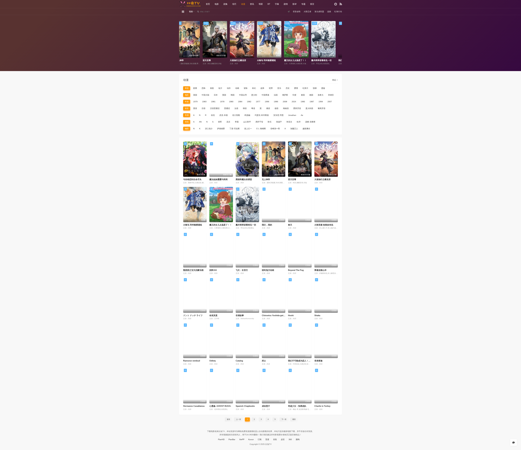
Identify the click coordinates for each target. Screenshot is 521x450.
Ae (302, 115)
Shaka (317, 315)
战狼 (329, 11)
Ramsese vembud (191, 361)
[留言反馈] (513, 442)
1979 (195, 101)
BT (269, 4)
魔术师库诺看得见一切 (299, 60)
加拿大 (320, 95)
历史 (288, 88)
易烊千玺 (259, 122)
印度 (294, 95)
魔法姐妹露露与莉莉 (218, 179)
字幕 (277, 4)
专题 (303, 4)
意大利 (254, 95)
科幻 (254, 88)
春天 (290, 225)
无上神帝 (266, 179)
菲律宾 (331, 95)
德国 (311, 95)
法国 (276, 95)
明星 (261, 4)
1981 (213, 101)
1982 (249, 101)
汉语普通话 (215, 108)
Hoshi (291, 315)
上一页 (238, 419)
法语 (236, 108)
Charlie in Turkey (322, 406)
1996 (267, 101)
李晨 (237, 122)
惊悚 (315, 88)
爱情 (296, 88)
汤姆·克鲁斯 (310, 122)
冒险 (245, 88)
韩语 (245, 108)
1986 (276, 101)
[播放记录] (335, 4)
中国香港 (265, 95)
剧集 (225, 4)
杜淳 (299, 122)
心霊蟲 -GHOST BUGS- (220, 406)
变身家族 (318, 361)
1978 (222, 101)
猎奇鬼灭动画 (268, 270)
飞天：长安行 (242, 270)
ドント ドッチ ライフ (193, 315)
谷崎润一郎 (275, 128)
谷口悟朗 (236, 115)
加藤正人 (294, 128)
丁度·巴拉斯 (234, 128)
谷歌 (275, 439)
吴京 (228, 122)
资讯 (252, 4)
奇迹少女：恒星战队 (297, 406)
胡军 (220, 122)
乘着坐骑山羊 (320, 270)
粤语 (253, 108)
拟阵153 (213, 270)
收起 (334, 80)
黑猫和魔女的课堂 (244, 179)
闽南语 (286, 108)
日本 (216, 95)
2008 (285, 101)
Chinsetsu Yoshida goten (274, 315)
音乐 (279, 88)
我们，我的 (321, 60)
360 (290, 439)
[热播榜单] (341, 4)
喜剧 (212, 88)
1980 (231, 101)
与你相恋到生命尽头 (192, 179)
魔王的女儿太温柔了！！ (273, 60)
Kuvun (251, 439)
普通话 (227, 108)
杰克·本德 (223, 115)
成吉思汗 (266, 406)
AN (200, 122)
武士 (264, 361)
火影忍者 (307, 11)
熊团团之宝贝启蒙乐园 (193, 270)
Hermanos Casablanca (193, 406)
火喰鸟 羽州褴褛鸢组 (244, 60)
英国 (224, 95)
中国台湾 (243, 95)
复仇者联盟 (319, 11)
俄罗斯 (285, 95)
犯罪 (271, 88)
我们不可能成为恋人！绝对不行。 (303, 361)
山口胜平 (247, 122)
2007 (330, 101)
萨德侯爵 (221, 128)
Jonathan (292, 115)
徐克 (213, 115)
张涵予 (279, 122)
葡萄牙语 (321, 108)
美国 (195, 95)
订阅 (259, 439)
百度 (267, 439)
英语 (195, 108)
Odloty (212, 361)
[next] (339, 39)
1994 (321, 101)
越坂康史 (306, 128)
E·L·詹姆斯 (261, 128)
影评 (295, 4)
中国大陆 (205, 95)
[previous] (182, 39)
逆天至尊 (184, 60)
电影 (217, 4)
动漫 (243, 4)
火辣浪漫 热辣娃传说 (323, 225)
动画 (237, 88)
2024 (294, 101)
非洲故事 (240, 315)
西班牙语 (297, 108)
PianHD (221, 439)
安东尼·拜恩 (278, 115)
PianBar (231, 439)
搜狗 (298, 439)
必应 (283, 439)
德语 (276, 108)
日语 (203, 108)
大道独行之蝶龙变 (216, 60)
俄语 (268, 108)
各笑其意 (213, 315)
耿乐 (269, 122)
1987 (312, 101)
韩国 (232, 95)
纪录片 (305, 88)
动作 (229, 88)
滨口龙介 (209, 128)
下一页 (284, 419)
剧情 (286, 4)
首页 (208, 4)
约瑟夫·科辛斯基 (262, 115)
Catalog (239, 361)
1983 (204, 101)
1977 (258, 101)
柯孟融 (247, 115)
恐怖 (203, 88)
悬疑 (323, 88)
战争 (262, 88)
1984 (240, 101)
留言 (312, 4)
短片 (220, 88)
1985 (303, 101)
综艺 (234, 4)
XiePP (241, 439)
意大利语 (309, 108)
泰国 (303, 95)
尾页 (294, 419)
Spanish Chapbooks (245, 406)
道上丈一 (248, 128)
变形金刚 (296, 11)
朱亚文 (289, 122)
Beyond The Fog (296, 270)
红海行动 (338, 11)
